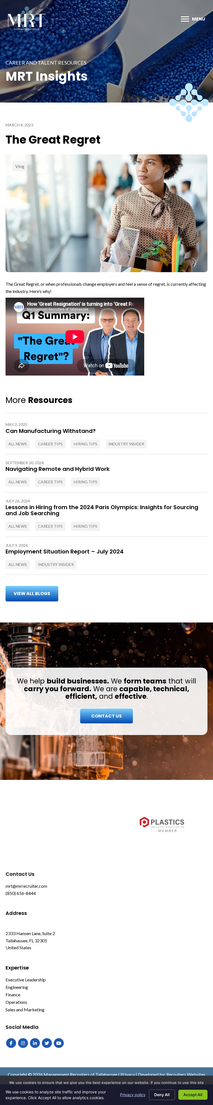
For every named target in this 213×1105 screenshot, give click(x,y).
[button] (32, 593)
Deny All (162, 1094)
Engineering (17, 987)
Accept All (192, 1094)
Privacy (127, 1074)
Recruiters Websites (185, 1074)
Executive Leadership (26, 979)
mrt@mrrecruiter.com (26, 886)
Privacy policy (133, 1094)
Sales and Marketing (25, 1009)
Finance (13, 994)
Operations (16, 1002)
